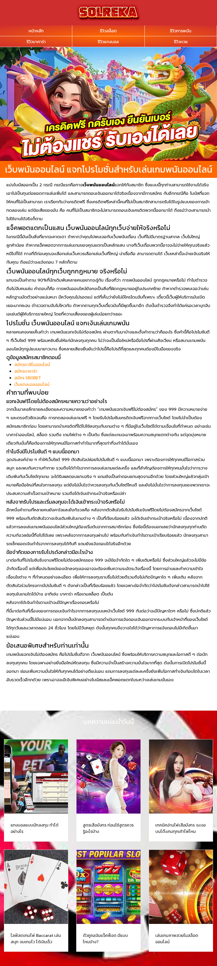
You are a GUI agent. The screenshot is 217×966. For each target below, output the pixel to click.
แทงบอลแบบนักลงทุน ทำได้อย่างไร (34, 828)
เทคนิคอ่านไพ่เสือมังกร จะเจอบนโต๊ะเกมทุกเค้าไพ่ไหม (180, 828)
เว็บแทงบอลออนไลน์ (31, 384)
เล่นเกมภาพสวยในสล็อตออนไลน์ (176, 938)
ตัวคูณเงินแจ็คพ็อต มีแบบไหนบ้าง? (105, 938)
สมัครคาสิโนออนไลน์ (32, 364)
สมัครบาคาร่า (25, 371)
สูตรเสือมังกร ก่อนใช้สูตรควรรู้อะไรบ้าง (108, 828)
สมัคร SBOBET (27, 377)
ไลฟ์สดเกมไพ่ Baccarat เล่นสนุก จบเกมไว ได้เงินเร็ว (36, 938)
